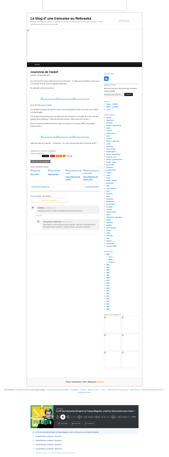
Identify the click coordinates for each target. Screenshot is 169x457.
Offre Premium (134, 390)
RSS (106, 78)
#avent (40, 153)
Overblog (100, 382)
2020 (108, 278)
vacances (109, 167)
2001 (108, 309)
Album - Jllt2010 (112, 104)
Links (108, 109)
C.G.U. (103, 390)
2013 (108, 296)
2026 (108, 254)
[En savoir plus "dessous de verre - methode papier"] (130, 367)
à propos (90, 423)
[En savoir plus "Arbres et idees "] (130, 350)
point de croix (111, 157)
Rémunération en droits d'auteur (118, 390)
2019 (108, 280)
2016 (108, 288)
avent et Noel (111, 149)
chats (108, 233)
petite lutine (110, 133)
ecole (108, 178)
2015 (108, 291)
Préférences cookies (84, 392)
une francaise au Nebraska (22, 390)
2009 (108, 307)
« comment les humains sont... (40, 187)
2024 (108, 267)
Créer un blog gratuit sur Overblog (58, 390)
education (109, 199)
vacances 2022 (111, 246)
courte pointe (111, 188)
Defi (107, 186)
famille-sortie (111, 151)
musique (109, 207)
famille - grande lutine (114, 159)
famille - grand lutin (113, 154)
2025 (108, 265)
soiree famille (111, 212)
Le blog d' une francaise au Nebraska (60, 18)
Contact (83, 390)
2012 (108, 299)
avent (108, 175)
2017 (108, 286)
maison (109, 172)
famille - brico (111, 162)
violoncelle (110, 243)
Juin (110, 257)
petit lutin (109, 146)
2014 (108, 293)
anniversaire (110, 204)
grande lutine (111, 170)
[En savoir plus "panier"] (112, 350)
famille (108, 117)
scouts (108, 230)
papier (108, 220)
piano (108, 214)
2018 (108, 283)
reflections (110, 120)
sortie (108, 144)
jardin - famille (111, 180)
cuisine (109, 138)
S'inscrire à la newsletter (40, 161)
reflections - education (114, 217)
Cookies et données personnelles (152, 390)
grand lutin (110, 165)
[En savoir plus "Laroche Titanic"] (112, 332)
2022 (108, 272)
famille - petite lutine (113, 125)
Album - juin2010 (112, 107)
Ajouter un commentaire (49, 200)
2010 (108, 304)
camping (109, 222)
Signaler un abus (93, 390)
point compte (111, 228)
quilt (108, 191)
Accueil (37, 64)
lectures (109, 209)
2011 (108, 301)
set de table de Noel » (92, 187)
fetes (108, 196)
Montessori (110, 201)
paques (109, 225)
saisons (109, 241)
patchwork (110, 183)
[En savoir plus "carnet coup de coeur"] (130, 332)
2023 (108, 270)
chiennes (109, 235)
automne (109, 193)
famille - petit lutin (112, 141)
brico (108, 136)
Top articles (74, 390)
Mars (110, 259)
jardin (108, 128)
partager (77, 423)
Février (111, 262)
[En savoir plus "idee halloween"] (112, 367)
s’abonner (64, 423)
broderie (109, 123)
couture (109, 130)
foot (107, 238)
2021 (108, 275)
